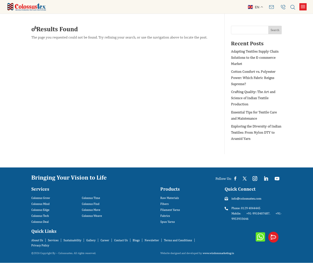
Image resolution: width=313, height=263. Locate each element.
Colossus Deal (40, 221)
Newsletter (152, 240)
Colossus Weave (92, 215)
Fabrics (165, 215)
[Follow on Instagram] (255, 178)
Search (275, 30)
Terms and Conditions (178, 240)
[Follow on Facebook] (235, 178)
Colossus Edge (40, 210)
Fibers (164, 204)
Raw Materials (169, 198)
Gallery (91, 240)
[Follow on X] (244, 178)
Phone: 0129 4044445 (245, 208)
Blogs (136, 240)
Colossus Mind (40, 204)
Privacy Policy (40, 245)
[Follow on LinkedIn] (266, 178)
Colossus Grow (40, 198)
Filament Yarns (170, 210)
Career (105, 240)
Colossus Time (91, 198)
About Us (37, 240)
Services (53, 240)
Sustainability (72, 240)
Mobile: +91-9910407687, (250, 213)
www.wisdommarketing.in (218, 253)
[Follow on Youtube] (277, 178)
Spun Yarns (167, 221)
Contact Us (121, 240)
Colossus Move (91, 210)
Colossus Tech (40, 215)
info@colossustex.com (246, 198)
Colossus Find (90, 204)
